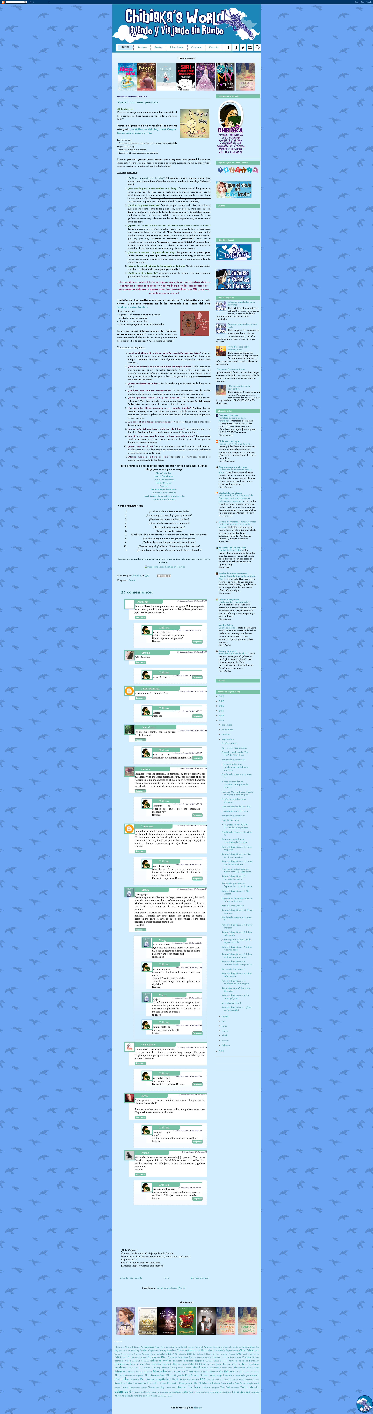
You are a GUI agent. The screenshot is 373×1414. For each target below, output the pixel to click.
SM (195, 1383)
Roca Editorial (169, 1383)
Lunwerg (155, 1368)
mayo (225, 1031)
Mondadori (227, 1368)
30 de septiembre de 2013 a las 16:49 (187, 1130)
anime (137, 1392)
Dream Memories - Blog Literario (237, 522)
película (129, 1396)
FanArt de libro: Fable (230, 550)
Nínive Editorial (201, 1372)
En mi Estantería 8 (231, 1003)
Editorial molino (160, 1360)
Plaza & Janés (175, 1375)
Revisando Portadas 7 (232, 969)
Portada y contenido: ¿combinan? (241, 1375)
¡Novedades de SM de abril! (233, 654)
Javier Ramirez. (150, 688)
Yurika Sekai (226, 625)
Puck (175, 1379)
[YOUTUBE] (238, 172)
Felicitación (121, 1364)
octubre (226, 734)
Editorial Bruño (250, 1357)
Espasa (199, 1360)
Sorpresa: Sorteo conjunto (231, 369)
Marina (145, 652)
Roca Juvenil (185, 1383)
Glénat (148, 1364)
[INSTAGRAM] (232, 172)
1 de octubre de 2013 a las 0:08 (194, 1152)
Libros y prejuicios (229, 599)
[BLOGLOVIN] (250, 172)
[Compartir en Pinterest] (169, 575)
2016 (221, 706)
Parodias (255, 1372)
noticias (119, 1395)
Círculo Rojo (148, 1354)
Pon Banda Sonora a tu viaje (203, 1375)
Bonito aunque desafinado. (164, 489)
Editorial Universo (140, 1361)
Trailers (194, 1387)
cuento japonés (160, 1392)
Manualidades (184, 1368)
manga (255, 1392)
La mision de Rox (228, 628)
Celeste (145, 769)
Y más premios (229, 743)
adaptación (123, 1392)
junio (224, 1026)
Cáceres (137, 1354)
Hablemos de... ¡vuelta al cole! (234, 602)
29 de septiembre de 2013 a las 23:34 (187, 967)
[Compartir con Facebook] (166, 575)
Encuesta (177, 1361)
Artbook (237, 1347)
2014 (221, 716)
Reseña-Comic (252, 1380)
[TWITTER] (226, 172)
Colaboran (196, 47)
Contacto (213, 47)
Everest (223, 1361)
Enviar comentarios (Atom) (171, 1288)
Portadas (122, 1379)
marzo (225, 1040)
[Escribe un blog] (161, 575)
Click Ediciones (249, 1350)
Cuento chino (127, 1354)
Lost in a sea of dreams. (164, 499)
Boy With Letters (228, 415)
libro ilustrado (225, 1392)
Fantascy (254, 1361)
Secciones (142, 47)
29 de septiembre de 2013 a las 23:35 (187, 1076)
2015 (221, 711)
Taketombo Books (138, 1388)
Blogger (198, 1408)
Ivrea (212, 1364)
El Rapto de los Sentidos (232, 548)
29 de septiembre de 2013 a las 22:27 (192, 889)
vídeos (154, 1396)
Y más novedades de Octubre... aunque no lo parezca (234, 785)
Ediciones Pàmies (203, 1358)
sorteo (146, 1396)
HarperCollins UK (190, 1364)
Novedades (162, 1371)
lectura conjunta (201, 1392)
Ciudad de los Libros (230, 493)
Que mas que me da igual (233, 467)
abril (224, 1036)
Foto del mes (137, 1364)
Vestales (235, 1388)
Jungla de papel (227, 651)
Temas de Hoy (156, 1387)
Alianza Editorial (178, 1347)
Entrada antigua (199, 1278)
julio (224, 1021)
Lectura (242, 1364)
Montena (239, 1367)
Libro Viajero (135, 1368)
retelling (138, 1396)
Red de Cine (221, 1380)
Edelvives (254, 1354)
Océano (214, 1372)
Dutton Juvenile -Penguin (224, 1354)
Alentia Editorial (132, 1347)
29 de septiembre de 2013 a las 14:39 (192, 601)
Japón (219, 1364)
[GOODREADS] (244, 172)
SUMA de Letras (209, 1383)
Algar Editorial (161, 1347)
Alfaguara (147, 1347)
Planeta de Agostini (134, 1376)
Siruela (124, 1387)
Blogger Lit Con (122, 1351)
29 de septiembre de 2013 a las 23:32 (187, 864)
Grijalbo (156, 1364)
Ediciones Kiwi (157, 1357)
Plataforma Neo (154, 1375)
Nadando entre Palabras (132, 307)
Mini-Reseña (200, 1367)
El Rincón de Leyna (229, 441)
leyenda (214, 1392)
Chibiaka (136, 576)
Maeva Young (169, 1368)
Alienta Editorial (195, 1347)
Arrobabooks (226, 1347)
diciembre (227, 725)
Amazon (208, 1347)
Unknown (147, 826)
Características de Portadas (195, 1350)
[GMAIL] (255, 172)
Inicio (125, 47)
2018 (221, 696)
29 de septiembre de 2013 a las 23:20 (192, 1047)
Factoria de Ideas (238, 1361)
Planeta (119, 1375)
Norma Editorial (144, 1372)
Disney (191, 1354)
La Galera (229, 1364)
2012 (221, 1051)
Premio (132, 580)
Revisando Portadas (146, 1383)
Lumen (146, 1368)
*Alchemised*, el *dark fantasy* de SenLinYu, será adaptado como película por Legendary (236, 499)
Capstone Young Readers (162, 1351)
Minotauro (215, 1368)
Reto (129, 1383)
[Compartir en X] (163, 575)
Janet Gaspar (148, 727)
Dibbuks (182, 1354)
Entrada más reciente (130, 1278)
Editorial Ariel (234, 1358)
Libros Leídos (177, 47)
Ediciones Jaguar (139, 1358)
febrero (226, 1045)
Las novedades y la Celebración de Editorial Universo (235, 767)
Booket (143, 1351)
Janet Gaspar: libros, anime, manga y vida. (164, 496)
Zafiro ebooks (249, 1387)
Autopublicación (250, 1347)
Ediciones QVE (220, 1358)
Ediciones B (122, 1357)
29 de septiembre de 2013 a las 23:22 (187, 675)
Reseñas (158, 47)
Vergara (215, 1388)
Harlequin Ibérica (171, 1364)
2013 (221, 721)
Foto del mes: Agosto (232, 906)
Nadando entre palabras (233, 573)
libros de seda (241, 1392)
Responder (140, 617)
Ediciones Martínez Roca (181, 1357)
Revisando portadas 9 (233, 816)
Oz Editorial (227, 1371)
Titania (182, 1387)
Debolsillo (161, 1354)
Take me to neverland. (164, 480)
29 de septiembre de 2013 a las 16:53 (192, 730)
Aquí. (183, 404)
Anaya (216, 1347)
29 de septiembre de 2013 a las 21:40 (192, 825)
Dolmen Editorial (204, 1354)
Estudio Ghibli (212, 1361)
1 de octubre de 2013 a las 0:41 (189, 1188)
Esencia (188, 1360)
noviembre (227, 730)
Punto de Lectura (189, 1380)
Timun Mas (171, 1388)
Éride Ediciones (165, 1396)
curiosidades (175, 1392)
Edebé (246, 1354)
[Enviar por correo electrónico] (158, 575)
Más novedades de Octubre (235, 807)
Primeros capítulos (155, 1379)
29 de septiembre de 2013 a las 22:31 (187, 943)
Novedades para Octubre (234, 811)
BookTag (135, 1351)
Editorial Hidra (122, 1361)
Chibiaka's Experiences (226, 1351)
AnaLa (145, 1152)
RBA (202, 1379)
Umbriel (206, 1387)
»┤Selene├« (148, 1044)
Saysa (144, 1095)
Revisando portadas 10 (233, 760)
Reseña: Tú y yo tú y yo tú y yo (235, 444)
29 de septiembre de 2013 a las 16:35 (192, 691)
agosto (225, 1016)
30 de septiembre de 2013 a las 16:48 (187, 1025)
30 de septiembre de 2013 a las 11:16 (187, 998)
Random (210, 1380)
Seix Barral (240, 1383)
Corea (117, 1354)
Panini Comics (243, 1372)
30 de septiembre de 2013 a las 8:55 (192, 1095)
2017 (221, 701)
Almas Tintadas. (164, 473)
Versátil (225, 1387)
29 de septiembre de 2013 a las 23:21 (187, 630)
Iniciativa (204, 1364)
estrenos (187, 1392)
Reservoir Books (236, 1380)
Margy (145, 889)
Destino (173, 1354)
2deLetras (119, 1347)
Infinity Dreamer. (164, 483)
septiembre (228, 739)
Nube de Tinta (183, 1371)
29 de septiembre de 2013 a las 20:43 (192, 768)
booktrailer (146, 1392)
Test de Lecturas (230, 820)
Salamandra (227, 1383)
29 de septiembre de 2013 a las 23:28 (187, 804)
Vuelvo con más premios (234, 748)
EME (238, 1354)
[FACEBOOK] (220, 172)
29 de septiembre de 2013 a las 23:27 (187, 753)
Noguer (131, 1372)
